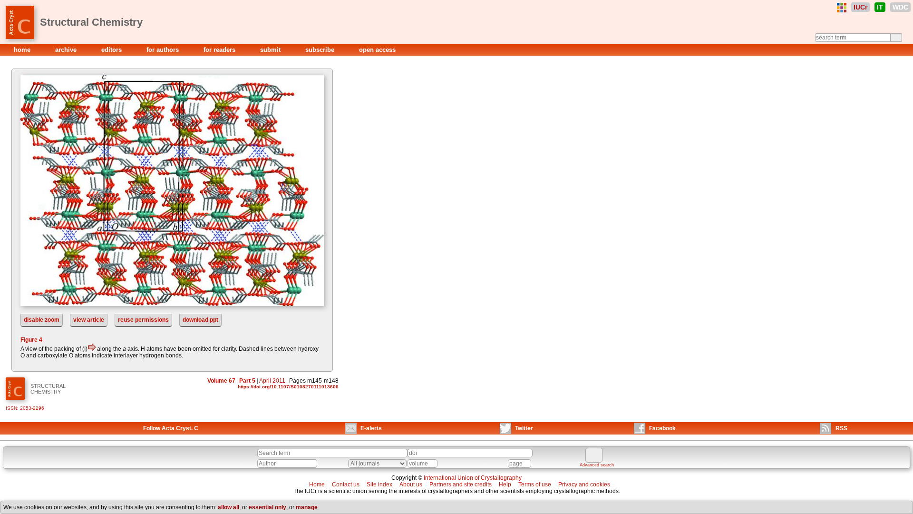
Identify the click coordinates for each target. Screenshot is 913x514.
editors (112, 49)
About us (410, 484)
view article (88, 319)
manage (307, 507)
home (23, 49)
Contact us (345, 484)
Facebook (662, 428)
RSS (841, 428)
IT (880, 7)
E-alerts (371, 428)
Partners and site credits (460, 484)
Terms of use (534, 484)
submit (271, 49)
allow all (228, 507)
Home (317, 484)
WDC (900, 7)
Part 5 (247, 380)
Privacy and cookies (584, 484)
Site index (379, 484)
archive (66, 49)
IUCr (860, 7)
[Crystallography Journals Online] (841, 7)
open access (377, 49)
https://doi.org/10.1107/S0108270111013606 (288, 386)
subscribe (320, 49)
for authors (163, 49)
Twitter (524, 428)
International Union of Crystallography (473, 477)
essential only (267, 507)
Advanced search (597, 465)
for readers (220, 49)
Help (505, 484)
